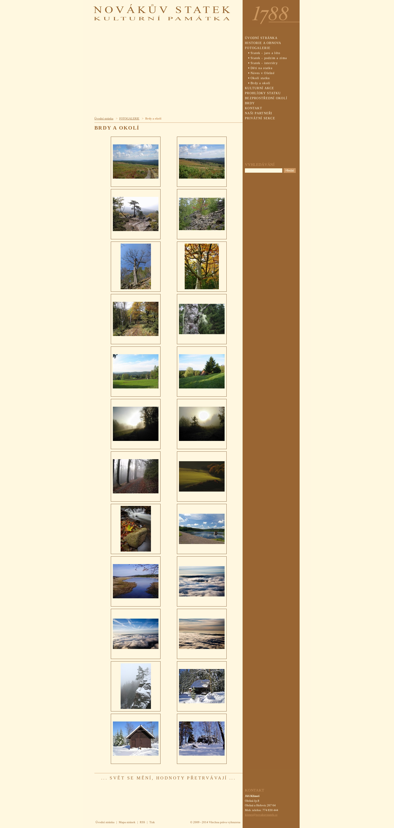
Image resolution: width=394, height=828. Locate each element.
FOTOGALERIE (129, 118)
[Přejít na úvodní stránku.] (161, 18)
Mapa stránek (127, 822)
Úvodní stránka (103, 118)
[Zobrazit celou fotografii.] (136, 162)
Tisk (152, 822)
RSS (142, 822)
